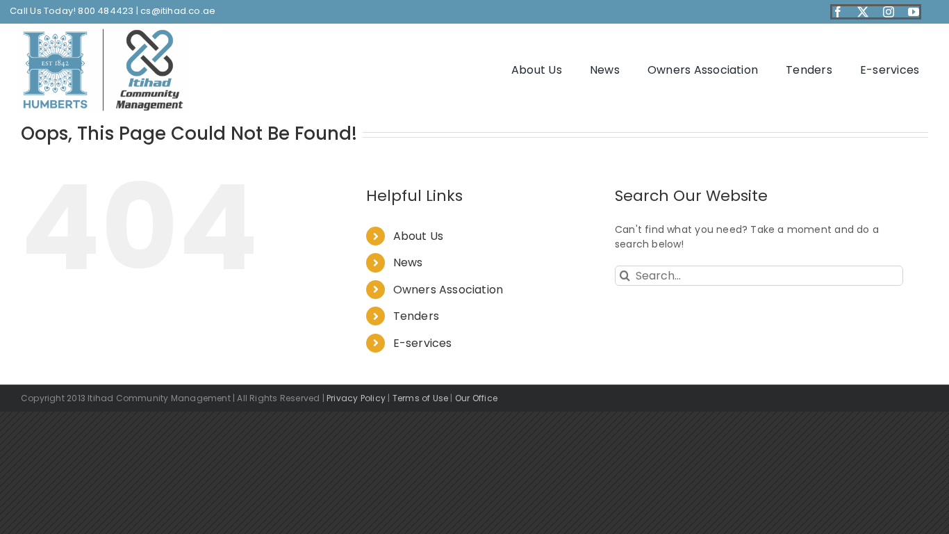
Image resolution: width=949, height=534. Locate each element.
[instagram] (888, 11)
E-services (422, 343)
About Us (418, 236)
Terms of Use (421, 398)
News (408, 262)
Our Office (476, 398)
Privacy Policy (356, 398)
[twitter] (862, 11)
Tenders (416, 316)
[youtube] (913, 11)
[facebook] (837, 11)
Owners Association (448, 290)
